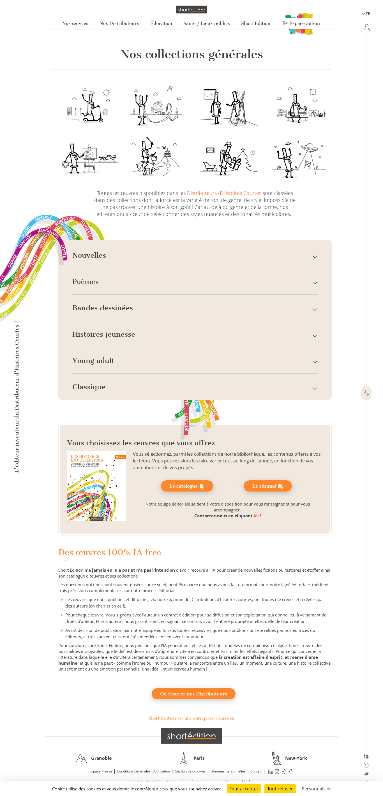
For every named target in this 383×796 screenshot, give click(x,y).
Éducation (161, 23)
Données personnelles (228, 771)
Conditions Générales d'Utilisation (143, 771)
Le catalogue (184, 486)
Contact (256, 771)
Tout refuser (280, 789)
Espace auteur (304, 23)
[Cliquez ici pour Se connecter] (366, 27)
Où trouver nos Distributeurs (193, 694)
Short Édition (255, 23)
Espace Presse (100, 771)
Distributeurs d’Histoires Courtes (224, 193)
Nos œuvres (75, 23)
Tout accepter (244, 789)
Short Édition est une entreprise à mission (191, 718)
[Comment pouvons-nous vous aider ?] (366, 393)
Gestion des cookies (190, 771)
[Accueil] (191, 9)
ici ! (257, 515)
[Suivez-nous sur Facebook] (291, 771)
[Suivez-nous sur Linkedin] (366, 756)
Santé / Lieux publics (206, 23)
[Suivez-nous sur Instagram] (366, 765)
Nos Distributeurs (119, 23)
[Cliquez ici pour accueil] (191, 736)
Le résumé (265, 486)
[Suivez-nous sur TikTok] (366, 774)
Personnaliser (316, 789)
